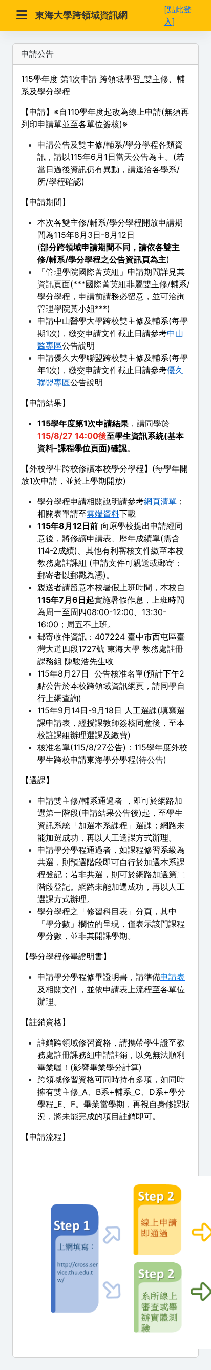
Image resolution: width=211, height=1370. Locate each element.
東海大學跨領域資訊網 (81, 15)
